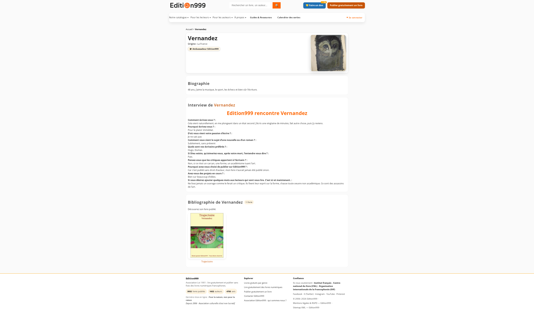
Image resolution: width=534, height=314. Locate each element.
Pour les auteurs (223, 17)
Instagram (320, 294)
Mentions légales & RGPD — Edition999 (312, 303)
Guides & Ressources (261, 17)
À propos (240, 17)
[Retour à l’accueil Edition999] (188, 5)
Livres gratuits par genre (255, 282)
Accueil (189, 29)
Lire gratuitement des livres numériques (263, 287)
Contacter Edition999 (254, 296)
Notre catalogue (179, 17)
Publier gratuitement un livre (346, 5)
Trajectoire (207, 261)
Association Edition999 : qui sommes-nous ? (265, 300)
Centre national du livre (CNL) (316, 284)
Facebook (298, 294)
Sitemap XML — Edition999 (306, 307)
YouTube (330, 294)
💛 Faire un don (314, 5)
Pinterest (340, 294)
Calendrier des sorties (288, 17)
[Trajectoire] (207, 236)
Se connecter (355, 17)
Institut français (323, 282)
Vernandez (224, 105)
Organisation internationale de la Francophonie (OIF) (314, 288)
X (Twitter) (309, 294)
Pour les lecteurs (201, 17)
